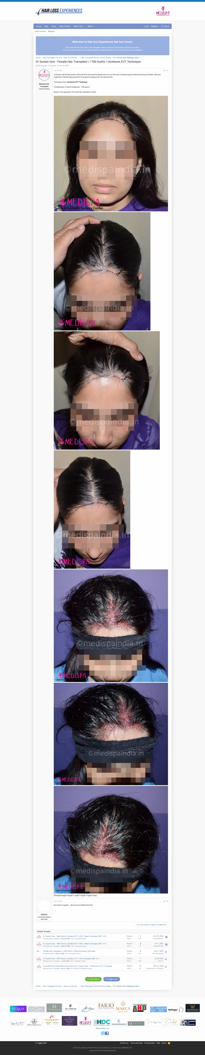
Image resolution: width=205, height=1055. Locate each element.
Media (90, 26)
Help (158, 1043)
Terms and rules (136, 1043)
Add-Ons (115, 1048)
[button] (84, 26)
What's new (78, 26)
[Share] (163, 70)
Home (38, 26)
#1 (167, 70)
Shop (54, 26)
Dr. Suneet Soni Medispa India (81, 968)
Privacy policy (149, 1043)
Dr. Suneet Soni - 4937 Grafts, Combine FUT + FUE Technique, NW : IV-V (71, 959)
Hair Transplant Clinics (78, 939)
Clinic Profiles (64, 26)
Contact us (124, 1043)
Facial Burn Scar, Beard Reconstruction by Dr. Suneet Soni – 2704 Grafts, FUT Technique (77, 966)
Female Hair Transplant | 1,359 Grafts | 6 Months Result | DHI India (69, 951)
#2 (167, 901)
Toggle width (42, 1043)
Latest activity (40, 31)
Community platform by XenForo (92, 1048)
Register (51, 31)
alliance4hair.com (102, 1028)
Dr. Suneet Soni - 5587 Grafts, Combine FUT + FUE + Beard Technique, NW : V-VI (74, 944)
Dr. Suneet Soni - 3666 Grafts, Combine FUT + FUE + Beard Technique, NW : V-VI (74, 936)
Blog (46, 26)
